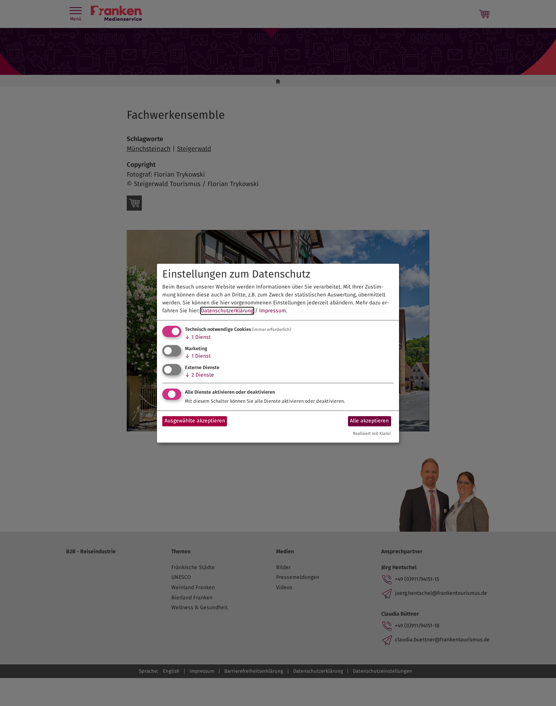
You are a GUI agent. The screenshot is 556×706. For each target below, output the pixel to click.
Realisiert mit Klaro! (372, 433)
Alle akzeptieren (369, 421)
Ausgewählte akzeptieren (195, 421)
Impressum (272, 311)
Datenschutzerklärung (227, 311)
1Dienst (198, 337)
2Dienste (199, 375)
